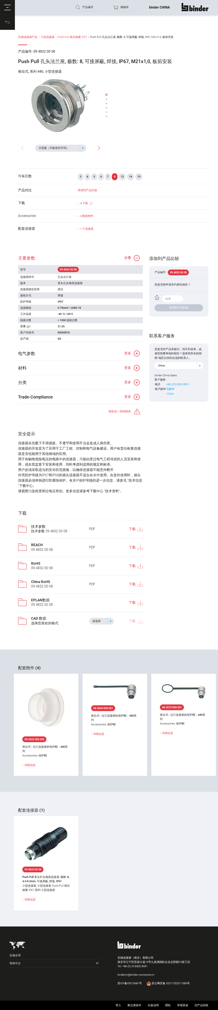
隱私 (168, 1005)
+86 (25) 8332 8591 (177, 384)
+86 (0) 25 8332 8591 (135, 966)
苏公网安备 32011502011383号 (170, 983)
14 (130, 176)
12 (122, 176)
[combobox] (60, 148)
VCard (170, 393)
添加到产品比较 (87, 190)
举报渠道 (182, 1005)
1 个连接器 (86, 228)
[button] (7, 7)
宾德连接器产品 (27, 37)
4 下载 (84, 203)
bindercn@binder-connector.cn (136, 974)
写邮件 (170, 389)
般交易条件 (134, 1005)
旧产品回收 (201, 1005)
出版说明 (153, 1005)
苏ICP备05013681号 (130, 983)
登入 (118, 1005)
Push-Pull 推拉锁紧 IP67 (72, 37)
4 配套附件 (86, 216)
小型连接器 (47, 37)
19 (138, 176)
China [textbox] (161, 365)
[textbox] (59, 148)
